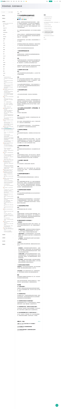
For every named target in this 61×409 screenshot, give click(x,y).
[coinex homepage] (3, 1)
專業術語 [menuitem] (3, 15)
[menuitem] (7, 24)
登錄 (47, 1)
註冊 (50, 1)
